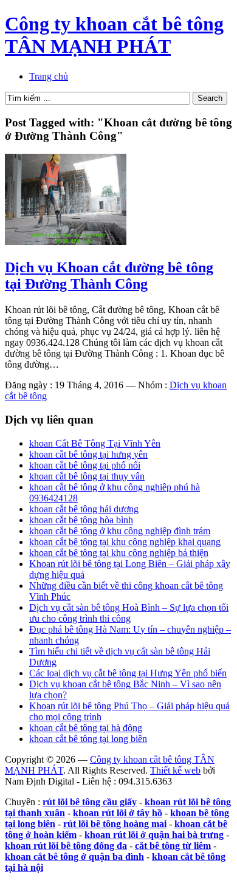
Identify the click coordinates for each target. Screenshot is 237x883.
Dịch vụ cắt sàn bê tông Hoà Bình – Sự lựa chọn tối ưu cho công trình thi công (128, 613)
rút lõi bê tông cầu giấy (90, 802)
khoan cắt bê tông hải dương (84, 509)
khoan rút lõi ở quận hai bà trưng (154, 835)
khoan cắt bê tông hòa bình (81, 520)
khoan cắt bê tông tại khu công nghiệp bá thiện (118, 553)
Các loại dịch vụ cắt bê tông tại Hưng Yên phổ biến (128, 673)
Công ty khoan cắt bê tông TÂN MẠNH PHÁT (114, 35)
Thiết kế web (175, 770)
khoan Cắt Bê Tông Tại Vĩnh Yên (94, 443)
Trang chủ (48, 76)
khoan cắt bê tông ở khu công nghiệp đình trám (119, 531)
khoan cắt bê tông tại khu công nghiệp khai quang (125, 542)
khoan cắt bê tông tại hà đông (85, 728)
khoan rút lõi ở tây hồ (117, 813)
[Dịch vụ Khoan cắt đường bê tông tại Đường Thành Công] (65, 241)
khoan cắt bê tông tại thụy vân (87, 476)
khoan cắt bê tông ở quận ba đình (74, 856)
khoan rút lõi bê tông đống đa (66, 845)
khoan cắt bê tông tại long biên (88, 739)
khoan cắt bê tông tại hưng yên (88, 454)
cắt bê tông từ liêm (173, 845)
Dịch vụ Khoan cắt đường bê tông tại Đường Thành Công (109, 275)
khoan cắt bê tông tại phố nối (84, 465)
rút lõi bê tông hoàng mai (115, 824)
